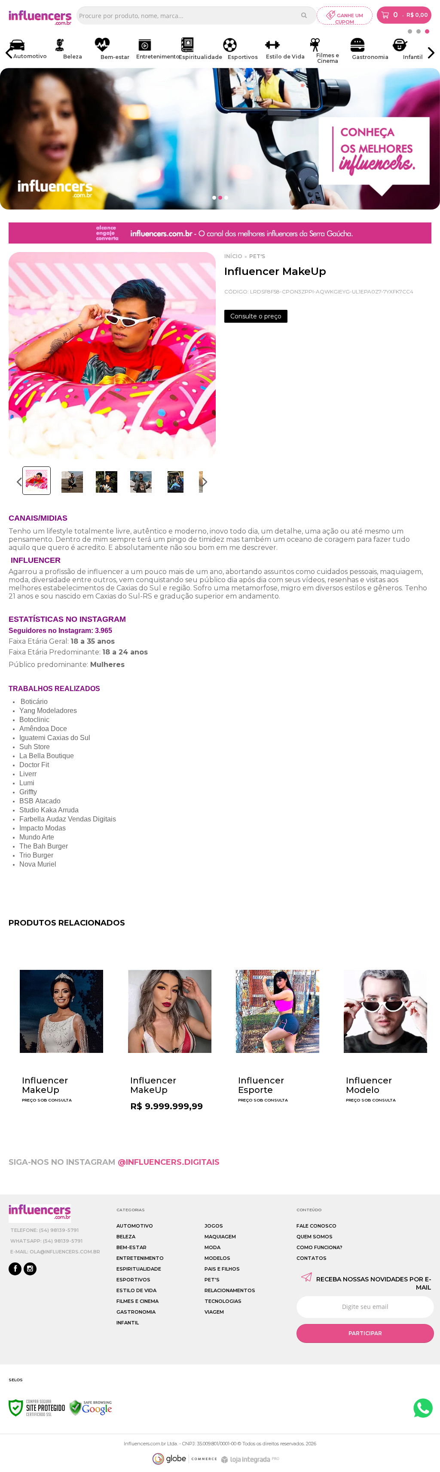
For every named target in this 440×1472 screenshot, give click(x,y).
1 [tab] (427, 31)
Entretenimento (140, 1258)
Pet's (257, 256)
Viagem (214, 1312)
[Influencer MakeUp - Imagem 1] (36, 480)
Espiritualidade (138, 1269)
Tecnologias (223, 1301)
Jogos (214, 1226)
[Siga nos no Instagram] (30, 1269)
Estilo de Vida (136, 1290)
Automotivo (134, 1226)
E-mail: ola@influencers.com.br (55, 1252)
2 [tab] (418, 31)
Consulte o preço (255, 316)
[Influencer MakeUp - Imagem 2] (72, 481)
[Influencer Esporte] (278, 1031)
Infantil (127, 1323)
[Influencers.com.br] (40, 19)
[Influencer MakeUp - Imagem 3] (106, 481)
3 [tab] (410, 31)
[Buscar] (304, 15)
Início (233, 256)
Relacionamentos (230, 1290)
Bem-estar (131, 1247)
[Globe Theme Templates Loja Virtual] (185, 1459)
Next (205, 482)
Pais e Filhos (222, 1269)
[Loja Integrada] (251, 1459)
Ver (63, 1099)
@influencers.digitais (169, 1162)
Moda (212, 1247)
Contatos (311, 1258)
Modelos (217, 1258)
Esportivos (133, 1280)
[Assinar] (365, 1333)
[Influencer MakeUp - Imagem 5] (175, 481)
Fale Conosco (316, 1226)
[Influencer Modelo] (385, 1031)
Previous (19, 482)
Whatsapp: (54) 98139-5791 (46, 1241)
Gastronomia (136, 1312)
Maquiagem (220, 1237)
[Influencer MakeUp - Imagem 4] (140, 481)
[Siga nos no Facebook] (15, 1269)
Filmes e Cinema (137, 1301)
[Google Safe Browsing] (90, 1407)
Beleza (125, 1237)
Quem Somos (314, 1237)
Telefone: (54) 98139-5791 (44, 1230)
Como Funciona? (319, 1247)
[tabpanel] (30, 48)
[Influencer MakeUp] (61, 1031)
